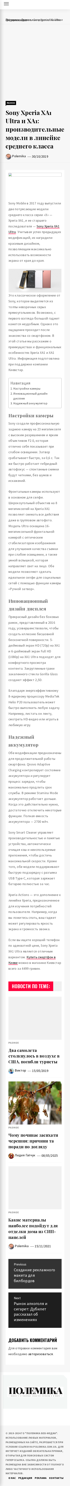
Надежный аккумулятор (30, 403)
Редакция (25, 1478)
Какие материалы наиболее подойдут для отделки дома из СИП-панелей (33, 1228)
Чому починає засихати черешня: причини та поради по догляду (33, 1140)
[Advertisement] (35, 63)
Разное (11, 102)
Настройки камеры (27, 388)
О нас (12, 1478)
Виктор (20, 1070)
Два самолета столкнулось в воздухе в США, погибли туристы (34, 1056)
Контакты (56, 1478)
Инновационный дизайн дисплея (30, 396)
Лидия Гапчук (25, 1155)
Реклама (41, 1478)
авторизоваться (40, 1354)
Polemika (19, 156)
